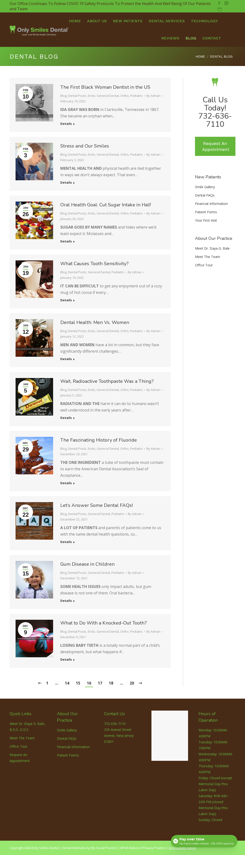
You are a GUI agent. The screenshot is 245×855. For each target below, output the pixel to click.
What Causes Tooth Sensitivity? (94, 263)
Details (66, 124)
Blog (63, 95)
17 (100, 683)
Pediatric (136, 95)
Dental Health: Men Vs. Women (94, 322)
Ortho (124, 95)
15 (78, 683)
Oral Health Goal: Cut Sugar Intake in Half (105, 205)
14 (67, 683)
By (153, 95)
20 (132, 683)
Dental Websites (74, 848)
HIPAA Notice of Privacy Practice (143, 848)
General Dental (108, 95)
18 (111, 683)
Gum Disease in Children (87, 564)
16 (89, 683)
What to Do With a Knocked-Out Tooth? (103, 623)
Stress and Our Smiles (84, 146)
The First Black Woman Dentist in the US (105, 87)
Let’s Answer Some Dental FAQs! (96, 505)
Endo (91, 95)
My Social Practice (103, 848)
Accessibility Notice (182, 848)
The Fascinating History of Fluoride (98, 440)
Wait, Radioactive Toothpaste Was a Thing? (107, 381)
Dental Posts (77, 95)
